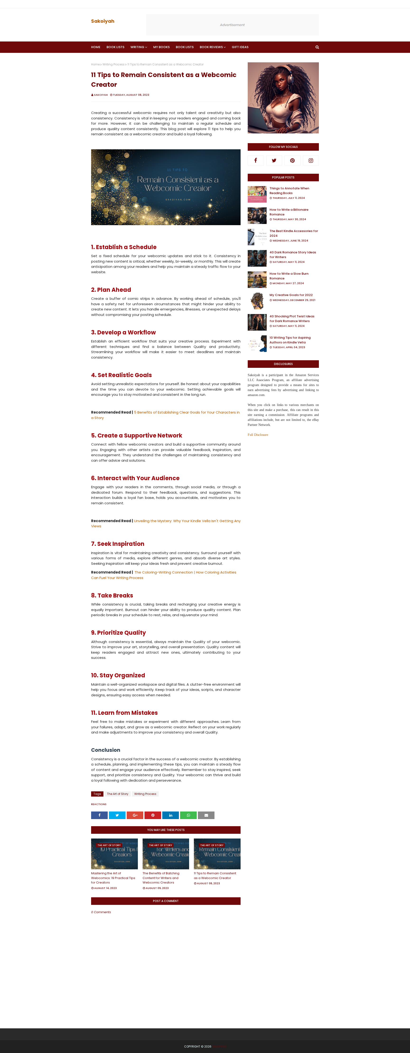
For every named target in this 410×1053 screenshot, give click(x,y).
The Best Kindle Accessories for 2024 (294, 233)
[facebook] (256, 160)
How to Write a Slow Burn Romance (289, 276)
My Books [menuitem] (161, 47)
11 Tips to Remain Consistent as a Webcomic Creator (215, 875)
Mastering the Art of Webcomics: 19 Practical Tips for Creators (113, 878)
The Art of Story (117, 794)
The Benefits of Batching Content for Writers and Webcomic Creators (161, 878)
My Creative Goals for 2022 (291, 295)
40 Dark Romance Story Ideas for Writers (293, 254)
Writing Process (113, 64)
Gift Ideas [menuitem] (240, 47)
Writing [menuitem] (137, 47)
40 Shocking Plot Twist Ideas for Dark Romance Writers (292, 318)
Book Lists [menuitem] (115, 47)
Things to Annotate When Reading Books (289, 190)
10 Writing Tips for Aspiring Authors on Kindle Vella (290, 340)
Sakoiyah (102, 21)
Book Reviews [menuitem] (211, 47)
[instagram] (311, 160)
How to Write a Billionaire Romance (289, 212)
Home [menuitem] (95, 47)
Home (95, 64)
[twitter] (274, 160)
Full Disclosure (258, 435)
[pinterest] (292, 160)
